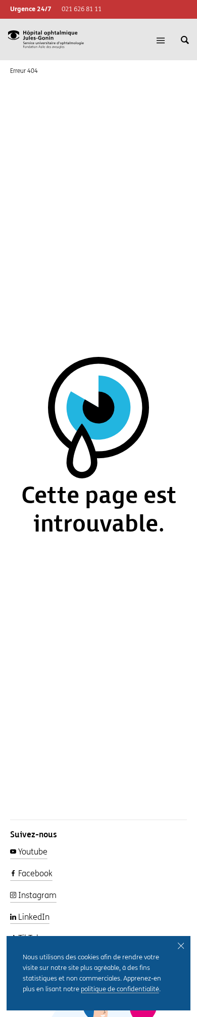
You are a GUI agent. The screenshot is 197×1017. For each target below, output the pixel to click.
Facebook (34, 873)
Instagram (36, 895)
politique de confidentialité (120, 989)
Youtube (31, 852)
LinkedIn (33, 917)
